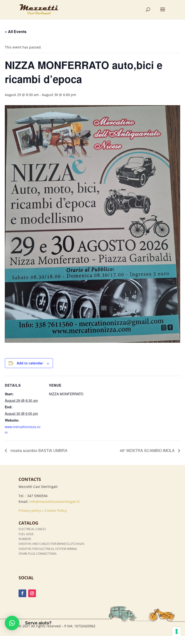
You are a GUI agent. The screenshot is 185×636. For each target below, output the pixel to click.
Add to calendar (30, 363)
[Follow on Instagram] (32, 593)
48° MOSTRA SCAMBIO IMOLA (148, 450)
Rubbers (25, 539)
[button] (12, 623)
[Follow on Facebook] (22, 593)
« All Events (15, 31)
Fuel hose (26, 534)
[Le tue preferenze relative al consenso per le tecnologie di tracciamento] (176, 631)
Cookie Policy (56, 510)
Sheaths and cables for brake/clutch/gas (52, 544)
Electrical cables (32, 529)
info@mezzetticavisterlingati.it (54, 501)
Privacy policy (30, 510)
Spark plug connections (38, 554)
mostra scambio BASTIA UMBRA (38, 450)
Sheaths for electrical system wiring (48, 549)
